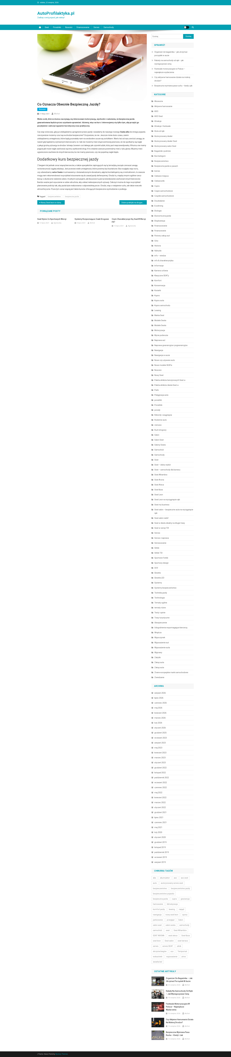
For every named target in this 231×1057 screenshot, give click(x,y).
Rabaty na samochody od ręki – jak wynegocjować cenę (169, 62)
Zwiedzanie (159, 677)
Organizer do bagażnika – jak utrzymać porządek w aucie (170, 54)
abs (154, 878)
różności (42, 109)
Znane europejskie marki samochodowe (171, 672)
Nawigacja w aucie (162, 355)
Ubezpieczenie (160, 623)
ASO (156, 111)
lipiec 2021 (158, 817)
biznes (157, 171)
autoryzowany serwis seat (172, 883)
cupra (174, 899)
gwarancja (185, 899)
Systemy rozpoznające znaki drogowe (92, 219)
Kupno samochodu (162, 305)
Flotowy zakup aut (162, 236)
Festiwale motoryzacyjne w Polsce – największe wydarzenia (169, 70)
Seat (47, 27)
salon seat (157, 925)
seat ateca (172, 935)
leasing (172, 909)
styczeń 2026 (160, 728)
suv (172, 951)
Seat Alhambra (160, 475)
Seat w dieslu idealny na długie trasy (169, 523)
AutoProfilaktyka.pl (55, 13)
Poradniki (57, 27)
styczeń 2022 (160, 807)
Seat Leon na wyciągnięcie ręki (167, 500)
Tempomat (182, 951)
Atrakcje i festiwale (162, 126)
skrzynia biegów (160, 951)
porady (157, 410)
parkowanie (158, 920)
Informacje (159, 266)
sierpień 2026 (160, 693)
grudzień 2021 (160, 812)
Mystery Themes (61, 1054)
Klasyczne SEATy (161, 275)
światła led (157, 962)
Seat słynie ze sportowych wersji (51, 219)
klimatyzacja (172, 904)
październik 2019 (161, 852)
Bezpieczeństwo (161, 161)
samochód (157, 930)
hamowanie (158, 904)
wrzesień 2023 (160, 738)
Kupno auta (159, 300)
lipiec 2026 (158, 698)
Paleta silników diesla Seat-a (166, 385)
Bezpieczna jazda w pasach (166, 166)
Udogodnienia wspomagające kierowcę (170, 628)
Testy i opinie (159, 613)
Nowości (68, 27)
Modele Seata (160, 320)
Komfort (157, 280)
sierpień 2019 (160, 862)
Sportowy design (161, 563)
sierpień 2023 (160, 743)
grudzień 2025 (160, 733)
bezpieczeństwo (54, 196)
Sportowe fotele (161, 558)
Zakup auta (159, 662)
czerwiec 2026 (160, 703)
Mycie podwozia (161, 335)
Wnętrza (157, 632)
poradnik (158, 400)
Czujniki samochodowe (164, 196)
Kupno (157, 295)
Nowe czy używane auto (164, 360)
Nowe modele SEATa (163, 365)
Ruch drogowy (160, 430)
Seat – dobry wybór (162, 465)
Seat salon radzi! (161, 518)
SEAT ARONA (158, 935)
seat (168, 930)
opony (184, 915)
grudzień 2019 (160, 842)
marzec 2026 (160, 718)
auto (155, 883)
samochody (184, 925)
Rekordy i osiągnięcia (163, 415)
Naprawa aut (159, 340)
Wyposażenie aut (161, 643)
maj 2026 (158, 708)
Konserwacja (159, 285)
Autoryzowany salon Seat (165, 146)
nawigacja (157, 915)
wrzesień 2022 (160, 782)
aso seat (184, 878)
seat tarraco (183, 941)
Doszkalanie (159, 201)
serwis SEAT (167, 946)
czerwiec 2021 (160, 822)
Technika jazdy (160, 593)
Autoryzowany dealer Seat (165, 141)
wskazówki (157, 957)
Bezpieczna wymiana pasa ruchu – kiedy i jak (173, 86)
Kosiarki (157, 290)
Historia (157, 246)
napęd (181, 909)
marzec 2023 (160, 758)
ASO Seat (158, 116)
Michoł (57, 114)
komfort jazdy (159, 909)
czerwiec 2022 (160, 787)
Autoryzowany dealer (163, 136)
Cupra (156, 186)
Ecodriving (158, 206)
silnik (179, 946)
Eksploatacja (159, 221)
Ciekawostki (159, 181)
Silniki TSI (158, 553)
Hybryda (157, 251)
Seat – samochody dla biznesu (167, 470)
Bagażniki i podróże (162, 151)
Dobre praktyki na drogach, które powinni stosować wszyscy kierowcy (134, 203)
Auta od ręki (159, 131)
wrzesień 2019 (160, 857)
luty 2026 (158, 723)
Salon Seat (159, 440)
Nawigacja (158, 350)
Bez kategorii (159, 156)
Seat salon (169, 941)
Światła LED (159, 578)
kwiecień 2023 (160, 753)
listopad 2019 (160, 847)
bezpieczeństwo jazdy (180, 888)
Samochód (159, 450)
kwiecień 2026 (160, 713)
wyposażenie (171, 957)
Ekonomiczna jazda (162, 216)
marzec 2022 (160, 802)
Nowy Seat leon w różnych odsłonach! (53, 203)
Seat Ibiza (158, 490)
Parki (156, 390)
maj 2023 (158, 748)
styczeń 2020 (160, 837)
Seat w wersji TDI (161, 528)
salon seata (170, 925)
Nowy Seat (158, 375)
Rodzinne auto (160, 420)
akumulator (165, 878)
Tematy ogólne (160, 603)
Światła (157, 573)
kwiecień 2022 (160, 797)
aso (175, 878)
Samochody (109, 27)
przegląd (170, 920)
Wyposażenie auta (162, 647)
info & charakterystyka (163, 260)
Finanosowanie (83, 27)
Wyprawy (158, 652)
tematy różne (160, 608)
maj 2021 (158, 827)
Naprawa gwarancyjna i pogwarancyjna (170, 345)
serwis (155, 946)
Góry (156, 241)
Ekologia (157, 211)
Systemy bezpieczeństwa (165, 588)
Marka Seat (159, 315)
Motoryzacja (159, 330)
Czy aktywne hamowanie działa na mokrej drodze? (172, 79)
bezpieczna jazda (72, 196)
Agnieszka (57, 223)
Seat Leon (158, 495)
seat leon (157, 941)
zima (183, 957)
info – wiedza (160, 256)
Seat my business (161, 505)
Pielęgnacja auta (161, 395)
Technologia (159, 598)
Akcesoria (158, 101)
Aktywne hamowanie (163, 106)
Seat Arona (159, 480)
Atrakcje (157, 121)
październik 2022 (161, 777)
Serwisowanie (160, 543)
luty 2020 (158, 832)
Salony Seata (160, 445)
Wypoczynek (159, 637)
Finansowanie (160, 231)
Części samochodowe (163, 191)
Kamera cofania (161, 271)
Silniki (156, 548)
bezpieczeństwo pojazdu (163, 894)
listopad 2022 (160, 773)
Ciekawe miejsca (161, 176)
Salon (156, 435)
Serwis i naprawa (161, 538)
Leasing (157, 310)
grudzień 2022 (160, 768)
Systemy (158, 583)
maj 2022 (158, 792)
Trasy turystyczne (162, 618)
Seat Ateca (159, 485)
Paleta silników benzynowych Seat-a (169, 380)
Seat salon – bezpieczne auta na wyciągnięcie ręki (173, 511)
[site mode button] (186, 27)
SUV (156, 568)
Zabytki (157, 657)
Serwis (96, 27)
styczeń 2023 (160, 762)
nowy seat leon (171, 915)
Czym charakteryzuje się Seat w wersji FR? (129, 220)
